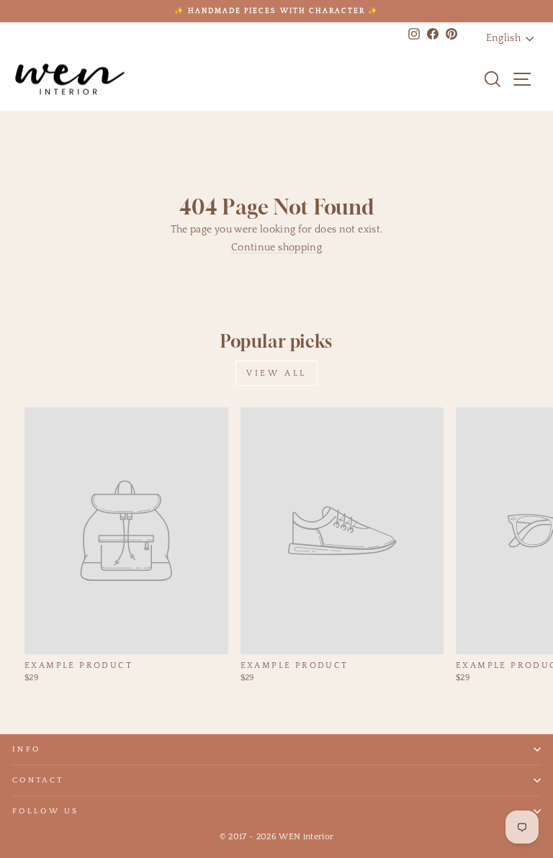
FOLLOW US (45, 811)
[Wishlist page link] (463, 79)
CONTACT (37, 780)
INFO (26, 749)
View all (276, 373)
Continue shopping (276, 247)
